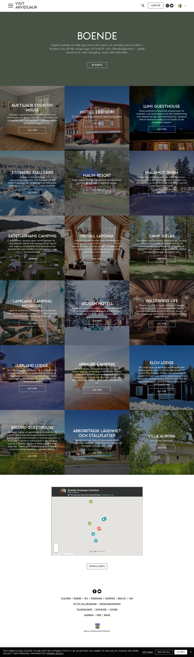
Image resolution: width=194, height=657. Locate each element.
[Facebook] (95, 591)
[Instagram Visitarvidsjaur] (167, 5)
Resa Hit (121, 598)
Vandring (89, 615)
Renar (107, 615)
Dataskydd (101, 609)
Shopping (110, 598)
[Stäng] (190, 652)
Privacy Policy (55, 653)
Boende (77, 598)
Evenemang (96, 598)
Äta (86, 598)
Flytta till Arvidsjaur (85, 604)
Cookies (113, 609)
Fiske (99, 615)
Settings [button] (148, 652)
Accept (181, 652)
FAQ (131, 598)
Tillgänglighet (84, 609)
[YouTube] (171, 5)
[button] (10, 5)
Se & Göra (66, 598)
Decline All (163, 652)
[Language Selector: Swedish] (181, 6)
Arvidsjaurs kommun (110, 604)
